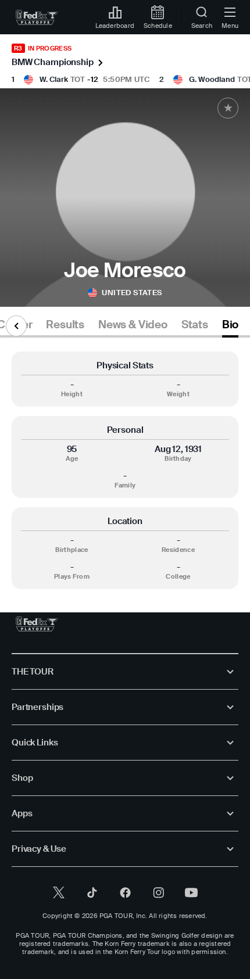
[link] (37, 17)
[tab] (65, 326)
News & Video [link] (132, 324)
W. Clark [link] (54, 79)
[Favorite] (227, 108)
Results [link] (65, 324)
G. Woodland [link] (212, 79)
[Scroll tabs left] (16, 325)
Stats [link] (194, 324)
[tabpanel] (125, 470)
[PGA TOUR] (37, 624)
